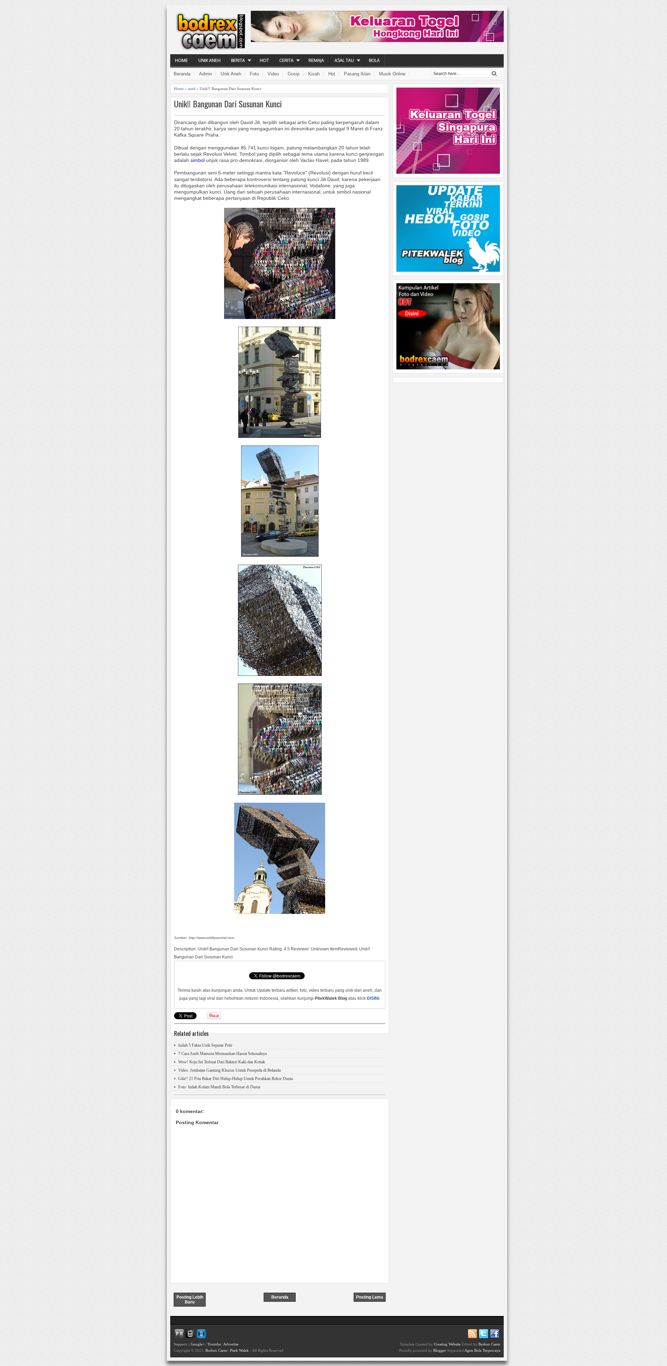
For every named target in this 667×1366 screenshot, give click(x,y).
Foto (254, 73)
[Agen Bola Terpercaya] (448, 367)
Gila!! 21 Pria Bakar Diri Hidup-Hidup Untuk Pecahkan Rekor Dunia (235, 1078)
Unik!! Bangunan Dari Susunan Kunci (228, 104)
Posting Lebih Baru (189, 1299)
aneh (192, 89)
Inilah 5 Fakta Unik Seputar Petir (205, 1045)
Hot (264, 60)
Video (273, 73)
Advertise (231, 1344)
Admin (205, 73)
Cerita (286, 60)
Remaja (316, 60)
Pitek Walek (239, 1350)
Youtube (214, 1344)
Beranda (182, 73)
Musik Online (392, 73)
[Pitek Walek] (448, 270)
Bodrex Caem (216, 1350)
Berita (238, 60)
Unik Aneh (209, 60)
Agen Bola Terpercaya (482, 1350)
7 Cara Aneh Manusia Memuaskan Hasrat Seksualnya (222, 1053)
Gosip (293, 73)
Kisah (314, 73)
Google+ (198, 1344)
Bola (374, 60)
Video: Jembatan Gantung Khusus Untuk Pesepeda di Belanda (229, 1070)
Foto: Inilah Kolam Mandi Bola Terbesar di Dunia (219, 1087)
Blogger (439, 1350)
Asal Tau (344, 60)
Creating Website (447, 1344)
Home (181, 60)
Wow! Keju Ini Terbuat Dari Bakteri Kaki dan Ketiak (221, 1062)
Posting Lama (369, 1297)
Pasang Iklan (357, 73)
